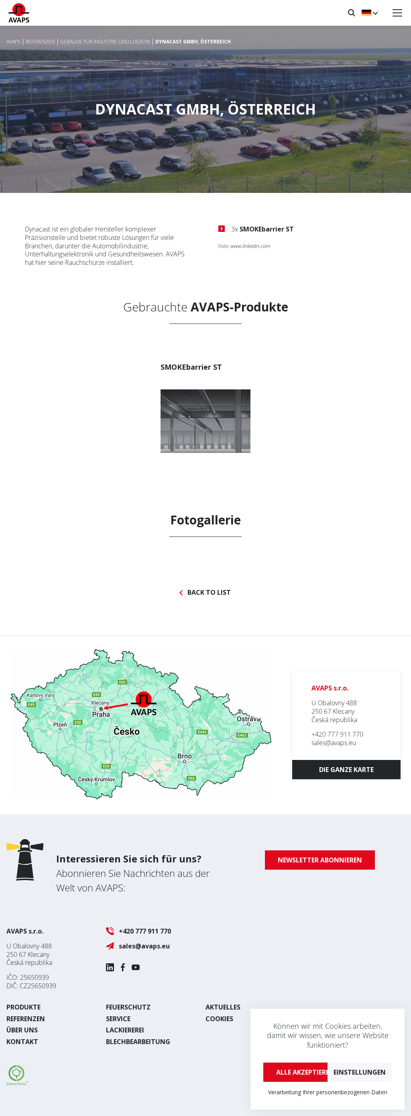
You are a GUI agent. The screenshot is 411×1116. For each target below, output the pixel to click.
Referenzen (25, 1018)
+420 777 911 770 (337, 734)
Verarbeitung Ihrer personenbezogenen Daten (327, 1092)
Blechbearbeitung (138, 1041)
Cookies (219, 1018)
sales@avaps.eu (333, 742)
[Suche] (351, 13)
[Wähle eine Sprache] (369, 13)
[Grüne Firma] (17, 1082)
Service (118, 1018)
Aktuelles (223, 1007)
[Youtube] (136, 967)
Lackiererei (125, 1030)
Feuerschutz (128, 1007)
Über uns (22, 1030)
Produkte (23, 1007)
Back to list (209, 592)
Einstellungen (360, 1072)
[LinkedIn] (110, 967)
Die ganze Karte (346, 769)
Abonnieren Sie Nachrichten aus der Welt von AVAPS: (133, 873)
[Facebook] (123, 967)
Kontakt (22, 1041)
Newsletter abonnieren (320, 860)
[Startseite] (19, 13)
